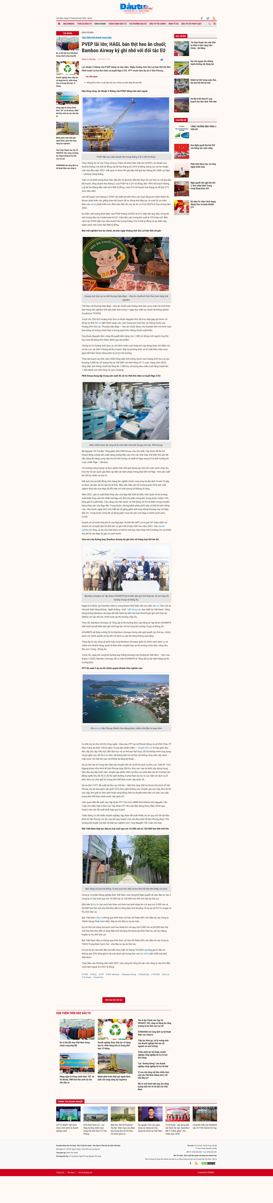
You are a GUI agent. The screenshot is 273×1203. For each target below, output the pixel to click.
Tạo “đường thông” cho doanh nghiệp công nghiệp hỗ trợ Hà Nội (153, 1065)
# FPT (101, 974)
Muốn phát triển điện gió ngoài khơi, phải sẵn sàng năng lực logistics (66, 141)
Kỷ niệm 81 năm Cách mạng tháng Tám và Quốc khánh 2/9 (203, 204)
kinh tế (98, 728)
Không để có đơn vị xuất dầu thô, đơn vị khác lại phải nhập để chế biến (114, 83)
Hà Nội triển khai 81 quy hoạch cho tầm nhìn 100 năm (204, 100)
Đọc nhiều (181, 36)
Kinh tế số (174, 23)
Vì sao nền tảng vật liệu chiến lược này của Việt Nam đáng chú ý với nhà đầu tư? (153, 1075)
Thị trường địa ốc (138, 23)
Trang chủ (60, 1172)
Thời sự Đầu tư (84, 23)
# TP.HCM (155, 974)
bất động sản (134, 609)
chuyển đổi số (145, 747)
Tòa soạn (70, 1172)
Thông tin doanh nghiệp (70, 1101)
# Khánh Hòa (143, 974)
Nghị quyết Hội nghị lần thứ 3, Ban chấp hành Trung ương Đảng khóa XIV (203, 185)
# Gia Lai (165, 974)
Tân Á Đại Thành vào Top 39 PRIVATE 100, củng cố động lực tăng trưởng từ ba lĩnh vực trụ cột (154, 1023)
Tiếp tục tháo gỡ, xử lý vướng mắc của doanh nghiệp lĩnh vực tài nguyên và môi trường (153, 1043)
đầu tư (98, 323)
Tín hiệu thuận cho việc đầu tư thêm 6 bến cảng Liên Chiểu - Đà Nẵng (203, 45)
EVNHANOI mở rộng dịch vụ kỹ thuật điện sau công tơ (154, 1033)
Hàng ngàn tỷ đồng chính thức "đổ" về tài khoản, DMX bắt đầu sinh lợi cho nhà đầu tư (77, 1079)
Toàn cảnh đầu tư (117, 23)
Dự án (96, 904)
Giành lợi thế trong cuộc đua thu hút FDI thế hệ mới (203, 81)
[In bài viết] (161, 59)
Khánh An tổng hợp (89, 59)
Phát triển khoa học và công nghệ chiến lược (203, 165)
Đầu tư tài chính (158, 23)
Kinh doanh (100, 23)
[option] (68, 1119)
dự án (93, 204)
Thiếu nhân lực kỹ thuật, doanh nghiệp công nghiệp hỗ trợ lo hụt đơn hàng (152, 1055)
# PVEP (85, 974)
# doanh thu (98, 977)
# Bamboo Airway (128, 974)
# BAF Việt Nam (112, 974)
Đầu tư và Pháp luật (191, 23)
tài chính (144, 953)
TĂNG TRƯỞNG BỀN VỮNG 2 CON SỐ (203, 128)
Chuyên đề (181, 120)
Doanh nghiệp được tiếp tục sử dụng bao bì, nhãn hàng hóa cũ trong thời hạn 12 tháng (114, 1045)
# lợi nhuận (86, 977)
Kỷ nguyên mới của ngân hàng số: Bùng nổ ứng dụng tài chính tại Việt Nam (150, 1128)
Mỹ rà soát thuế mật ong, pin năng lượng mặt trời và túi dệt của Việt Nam (153, 1086)
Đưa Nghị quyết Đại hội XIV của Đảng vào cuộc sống (203, 146)
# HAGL (93, 974)
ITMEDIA (210, 1172)
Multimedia (68, 23)
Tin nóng (67, 33)
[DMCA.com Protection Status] (208, 1163)
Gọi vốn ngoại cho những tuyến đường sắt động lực (202, 62)
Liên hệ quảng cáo (85, 1172)
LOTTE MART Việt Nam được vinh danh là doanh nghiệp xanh (67, 1128)
